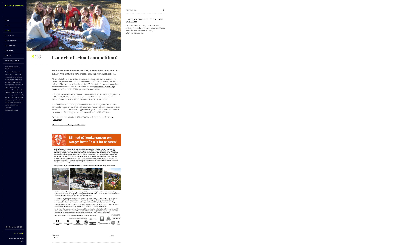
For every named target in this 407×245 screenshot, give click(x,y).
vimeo (18, 227)
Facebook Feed (10, 45)
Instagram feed (11, 40)
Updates (8, 30)
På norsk (8, 56)
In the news (9, 35)
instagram (12, 227)
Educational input (12, 61)
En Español (9, 51)
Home (7, 20)
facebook (6, 227)
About (7, 25)
